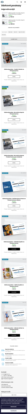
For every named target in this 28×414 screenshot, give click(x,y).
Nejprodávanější (22, 32)
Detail (14, 76)
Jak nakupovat (4, 384)
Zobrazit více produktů (13, 27)
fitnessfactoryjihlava (8, 378)
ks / (14, 395)
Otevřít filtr (14, 39)
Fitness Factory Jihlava (8, 377)
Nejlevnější (10, 32)
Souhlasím (14, 411)
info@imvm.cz (6, 374)
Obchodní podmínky (6, 386)
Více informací (16, 403)
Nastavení (13, 406)
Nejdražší (15, 32)
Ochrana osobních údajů (7, 387)
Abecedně (4, 34)
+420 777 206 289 (7, 375)
